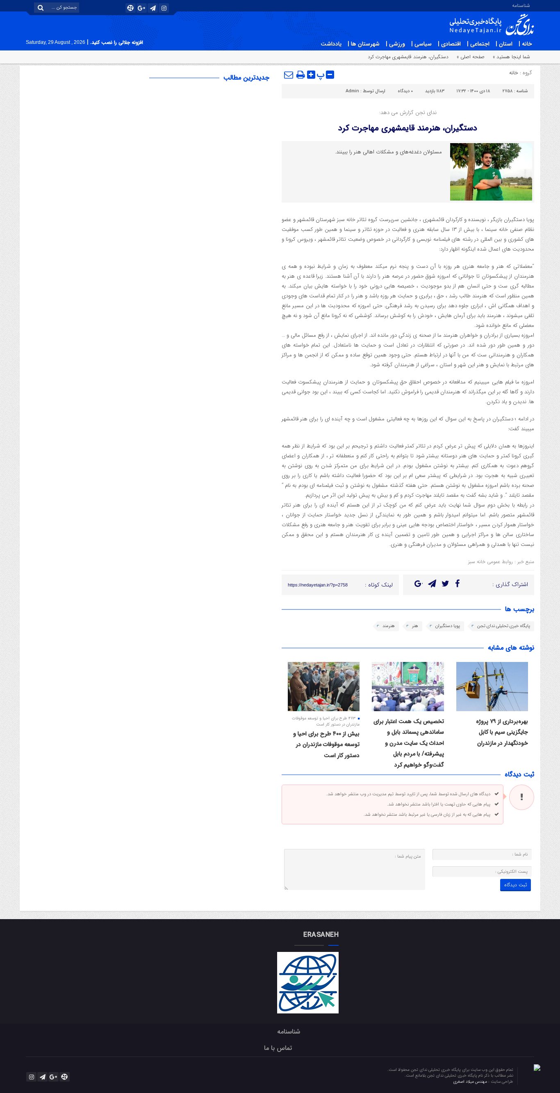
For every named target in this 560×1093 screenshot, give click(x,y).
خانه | (525, 43)
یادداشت (331, 43)
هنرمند (388, 626)
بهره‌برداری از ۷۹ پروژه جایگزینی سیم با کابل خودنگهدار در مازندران (502, 732)
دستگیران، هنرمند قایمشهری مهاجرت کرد (407, 128)
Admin (352, 91)
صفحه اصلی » (471, 57)
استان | (504, 43)
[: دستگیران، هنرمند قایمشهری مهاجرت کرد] (289, 75)
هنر (415, 626)
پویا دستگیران (447, 626)
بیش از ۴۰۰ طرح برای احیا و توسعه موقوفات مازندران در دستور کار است (326, 744)
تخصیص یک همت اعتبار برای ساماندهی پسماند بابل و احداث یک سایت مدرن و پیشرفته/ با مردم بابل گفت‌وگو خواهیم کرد (408, 743)
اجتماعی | (478, 43)
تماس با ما (278, 1048)
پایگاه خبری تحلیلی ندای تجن (503, 626)
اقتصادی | (449, 43)
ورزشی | (395, 43)
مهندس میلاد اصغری (470, 1082)
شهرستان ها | (364, 43)
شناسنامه (521, 5)
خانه (513, 72)
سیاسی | (421, 43)
